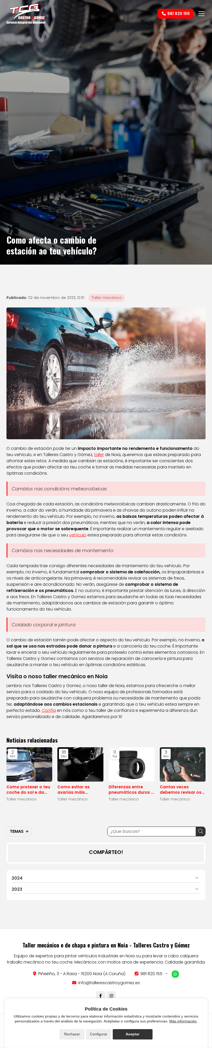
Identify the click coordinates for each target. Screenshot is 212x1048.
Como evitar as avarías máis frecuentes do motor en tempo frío (79, 789)
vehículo (77, 535)
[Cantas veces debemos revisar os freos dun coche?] (183, 764)
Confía (49, 710)
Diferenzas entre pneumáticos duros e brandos (131, 789)
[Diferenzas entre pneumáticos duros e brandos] (132, 764)
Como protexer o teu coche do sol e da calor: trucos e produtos (28, 789)
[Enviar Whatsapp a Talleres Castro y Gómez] (175, 974)
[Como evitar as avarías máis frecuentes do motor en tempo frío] (80, 764)
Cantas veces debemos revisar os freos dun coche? (180, 789)
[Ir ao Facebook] (100, 995)
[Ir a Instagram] (111, 995)
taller (99, 455)
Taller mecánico (107, 297)
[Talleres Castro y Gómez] (25, 13)
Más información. (183, 1021)
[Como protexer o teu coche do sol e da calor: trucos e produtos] (29, 764)
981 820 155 (151, 974)
